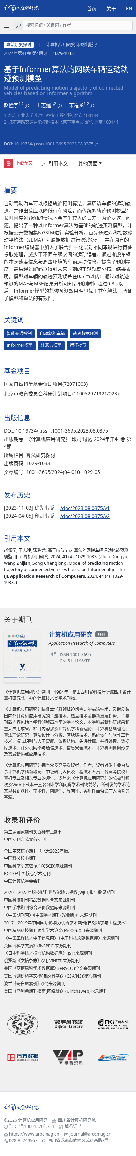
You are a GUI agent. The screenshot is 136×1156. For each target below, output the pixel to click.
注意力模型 (51, 345)
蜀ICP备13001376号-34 (31, 1126)
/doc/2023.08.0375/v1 (85, 508)
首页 (92, 8)
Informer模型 (20, 345)
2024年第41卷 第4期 (23, 53)
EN (129, 8)
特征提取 (78, 345)
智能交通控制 (19, 333)
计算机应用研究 (32, 1120)
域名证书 (73, 1126)
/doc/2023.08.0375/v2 (85, 516)
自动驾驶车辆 (52, 333)
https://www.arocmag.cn (34, 1134)
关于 (111, 8)
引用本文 (58, 163)
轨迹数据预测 (85, 333)
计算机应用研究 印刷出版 (69, 45)
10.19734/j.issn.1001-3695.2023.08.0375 (53, 144)
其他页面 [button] (88, 163)
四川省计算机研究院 (77, 1120)
